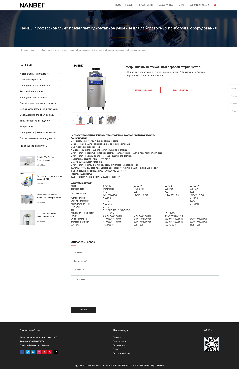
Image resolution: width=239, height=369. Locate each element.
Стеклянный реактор (31, 79)
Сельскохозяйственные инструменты (40, 109)
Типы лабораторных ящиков (35, 120)
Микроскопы (26, 126)
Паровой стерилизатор (79, 50)
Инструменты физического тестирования (41, 132)
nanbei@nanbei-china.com (37, 345)
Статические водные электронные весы (46, 215)
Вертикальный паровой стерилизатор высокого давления (119, 50)
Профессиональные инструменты (37, 138)
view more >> (42, 165)
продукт (129, 5)
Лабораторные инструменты (53, 50)
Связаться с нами (199, 5)
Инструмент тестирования (34, 97)
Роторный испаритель (31, 91)
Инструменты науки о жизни (35, 85)
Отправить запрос (143, 90)
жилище (24, 50)
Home (118, 5)
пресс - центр (146, 5)
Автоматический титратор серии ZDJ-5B (49, 177)
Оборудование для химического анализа (41, 103)
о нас (181, 5)
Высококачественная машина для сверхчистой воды (49, 196)
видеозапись (166, 5)
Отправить (83, 309)
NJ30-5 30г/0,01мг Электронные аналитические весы (46, 159)
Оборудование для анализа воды (37, 115)
